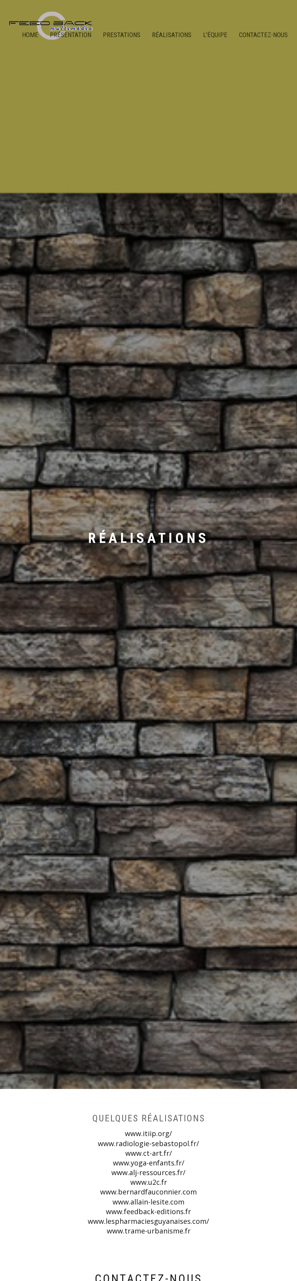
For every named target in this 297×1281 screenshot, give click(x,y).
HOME (30, 35)
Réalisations (171, 35)
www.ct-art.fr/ (148, 1153)
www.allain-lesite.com (148, 1201)
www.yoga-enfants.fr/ (148, 1162)
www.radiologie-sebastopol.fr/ (148, 1143)
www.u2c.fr (148, 1182)
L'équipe (215, 35)
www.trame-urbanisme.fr (149, 1230)
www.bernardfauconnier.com (148, 1191)
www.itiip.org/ (148, 1133)
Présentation (70, 35)
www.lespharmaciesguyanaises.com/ (148, 1221)
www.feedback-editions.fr (148, 1211)
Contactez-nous (263, 35)
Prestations (121, 35)
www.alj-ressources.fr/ (148, 1172)
